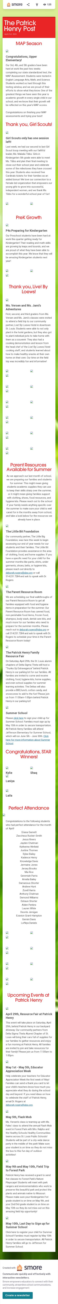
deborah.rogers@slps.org (19, 572)
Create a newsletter (17, 1295)
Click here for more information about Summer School (28, 740)
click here (19, 718)
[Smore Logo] (15, 4)
